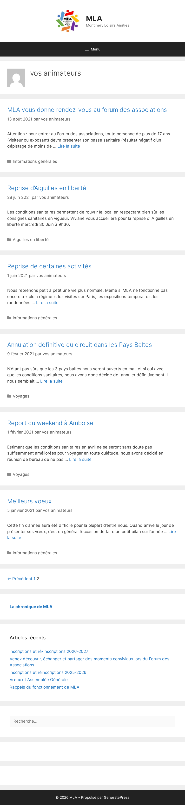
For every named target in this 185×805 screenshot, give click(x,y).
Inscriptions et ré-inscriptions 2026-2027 (49, 651)
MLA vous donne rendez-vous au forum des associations (87, 109)
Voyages (21, 396)
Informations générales (35, 161)
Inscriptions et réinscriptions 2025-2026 (48, 672)
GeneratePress (117, 797)
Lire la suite (69, 146)
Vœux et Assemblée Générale (39, 679)
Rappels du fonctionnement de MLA (44, 687)
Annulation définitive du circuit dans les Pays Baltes (79, 344)
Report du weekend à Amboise (50, 423)
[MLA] (68, 20)
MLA (94, 18)
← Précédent (19, 578)
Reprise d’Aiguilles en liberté (46, 188)
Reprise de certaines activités (49, 266)
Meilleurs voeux (29, 501)
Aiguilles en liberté (31, 239)
